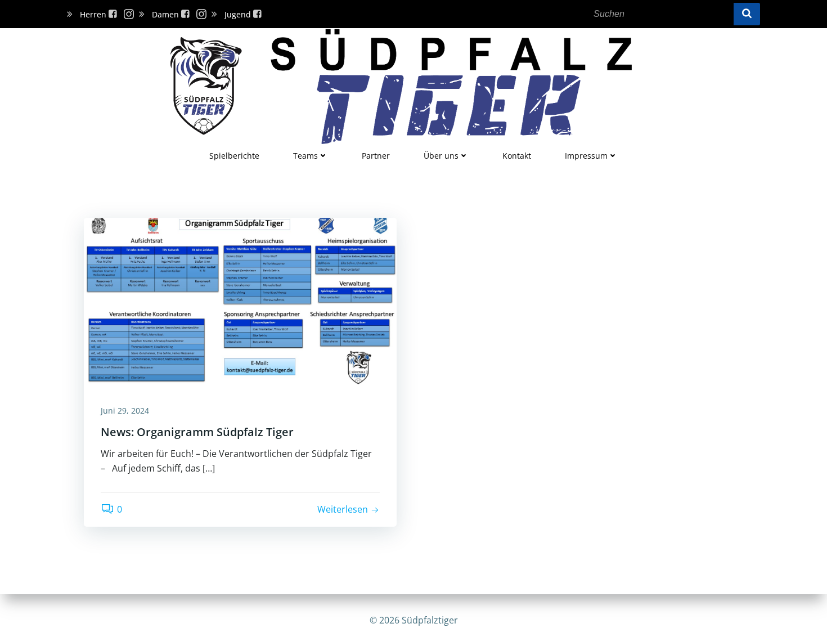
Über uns (441, 155)
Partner (376, 155)
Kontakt (516, 155)
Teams (305, 155)
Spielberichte (234, 155)
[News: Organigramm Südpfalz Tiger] (240, 301)
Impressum (586, 155)
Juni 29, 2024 (125, 410)
